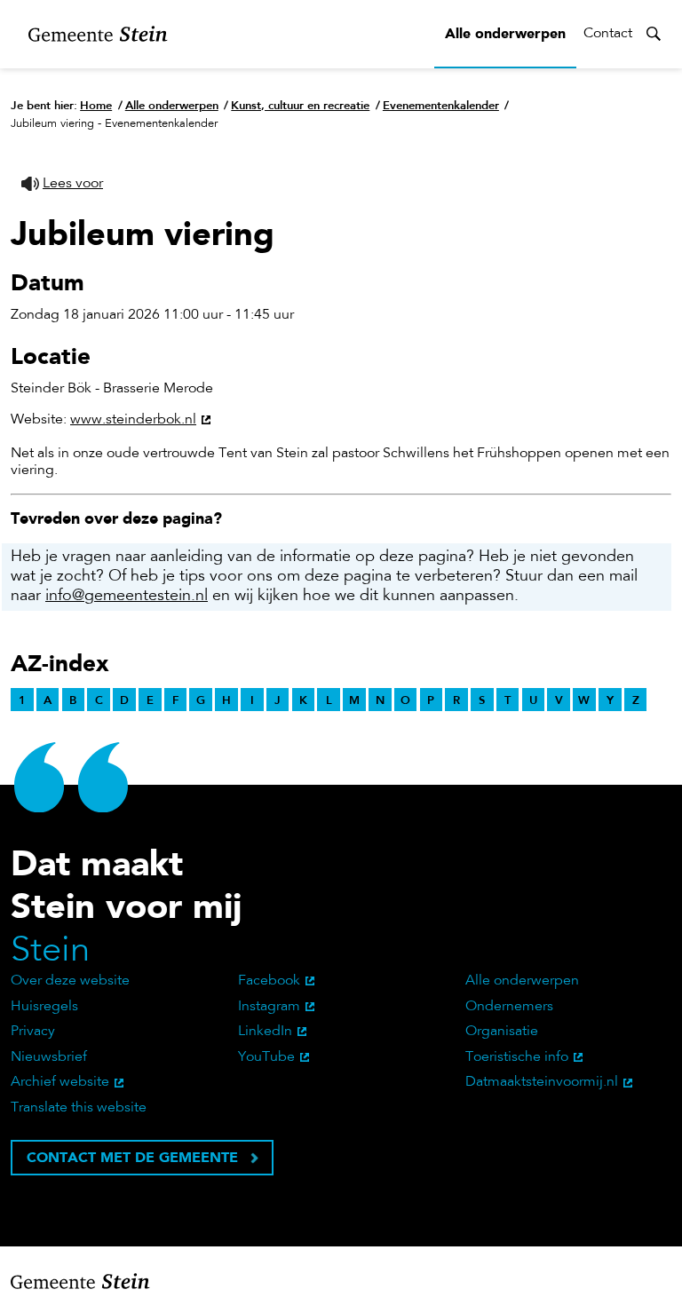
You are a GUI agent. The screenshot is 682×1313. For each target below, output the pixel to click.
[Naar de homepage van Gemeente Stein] (98, 34)
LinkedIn (265, 1031)
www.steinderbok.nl (133, 420)
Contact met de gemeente (132, 1157)
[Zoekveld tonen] (653, 34)
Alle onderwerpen (505, 33)
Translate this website (79, 1108)
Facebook (269, 981)
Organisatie (501, 1031)
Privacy (33, 1031)
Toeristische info (516, 1057)
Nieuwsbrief (49, 1057)
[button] (62, 184)
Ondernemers (509, 1007)
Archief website (60, 1082)
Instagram (269, 1007)
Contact (607, 34)
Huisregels (44, 1007)
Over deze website (70, 981)
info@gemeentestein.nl (126, 597)
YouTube (266, 1057)
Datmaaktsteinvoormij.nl (541, 1082)
